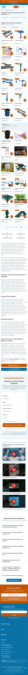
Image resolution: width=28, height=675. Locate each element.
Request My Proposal (13, 580)
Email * (4, 402)
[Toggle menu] (26, 7)
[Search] (20, 7)
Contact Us (3, 642)
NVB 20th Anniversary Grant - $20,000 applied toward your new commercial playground (13, 2)
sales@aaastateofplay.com (8, 647)
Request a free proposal (14, 359)
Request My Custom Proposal (13, 425)
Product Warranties (11, 671)
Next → (21, 227)
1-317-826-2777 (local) (7, 651)
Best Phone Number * (7, 408)
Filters (4, 27)
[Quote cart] (23, 7)
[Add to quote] (11, 37)
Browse (3, 127)
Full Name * (5, 395)
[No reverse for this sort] (8, 27)
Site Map (5, 671)
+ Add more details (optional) (10, 421)
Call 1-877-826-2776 (15, 369)
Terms (23, 671)
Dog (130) (23, 17)
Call (17, 6)
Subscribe (14, 615)
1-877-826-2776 (12, 590)
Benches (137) (5, 17)
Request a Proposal (13, 365)
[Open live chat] (25, 668)
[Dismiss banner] (26, 1)
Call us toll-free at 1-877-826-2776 (18, 433)
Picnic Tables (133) (15, 17)
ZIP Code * (5, 414)
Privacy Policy (18, 671)
